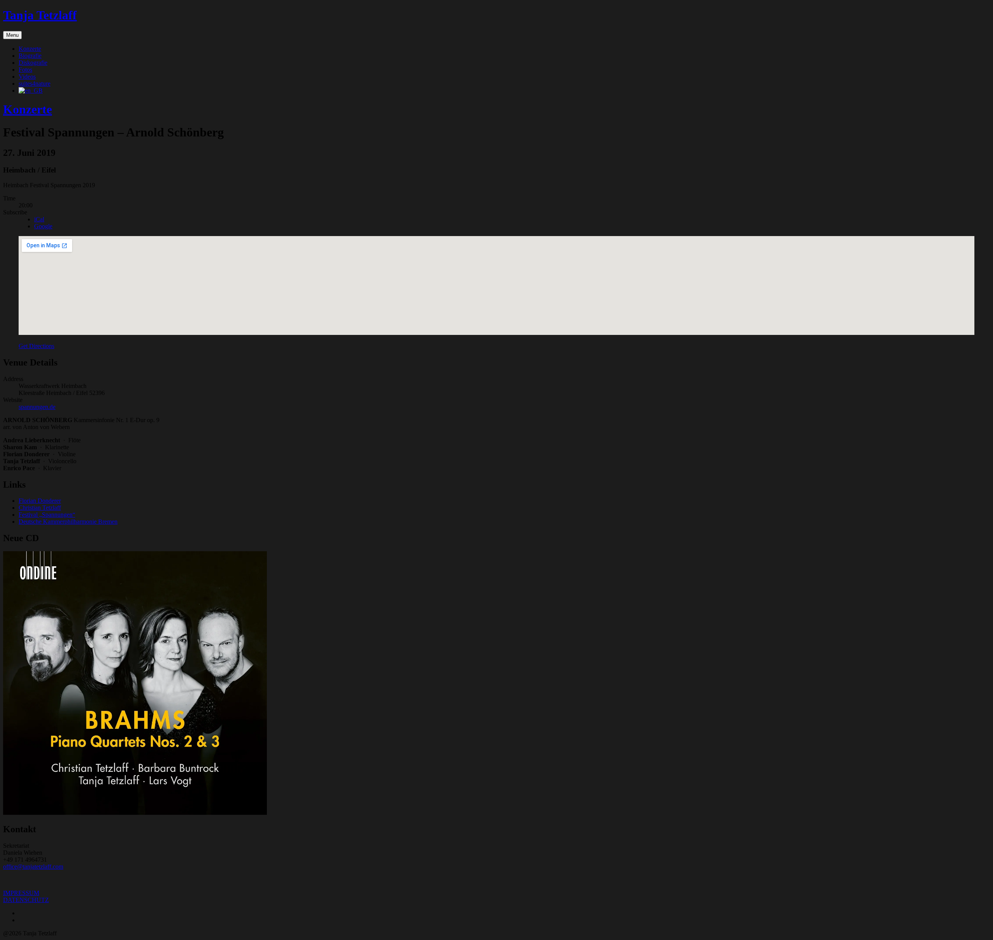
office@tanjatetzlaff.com (33, 866)
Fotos (25, 69)
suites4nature (34, 83)
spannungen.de (37, 407)
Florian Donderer (40, 500)
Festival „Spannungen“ (47, 514)
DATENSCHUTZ (26, 900)
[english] (31, 90)
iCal (39, 219)
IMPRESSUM (21, 893)
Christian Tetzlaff (40, 507)
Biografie (30, 55)
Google (43, 226)
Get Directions (36, 346)
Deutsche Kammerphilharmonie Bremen (68, 521)
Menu (12, 35)
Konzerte (30, 48)
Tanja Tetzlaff (40, 15)
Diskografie (33, 62)
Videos (27, 76)
